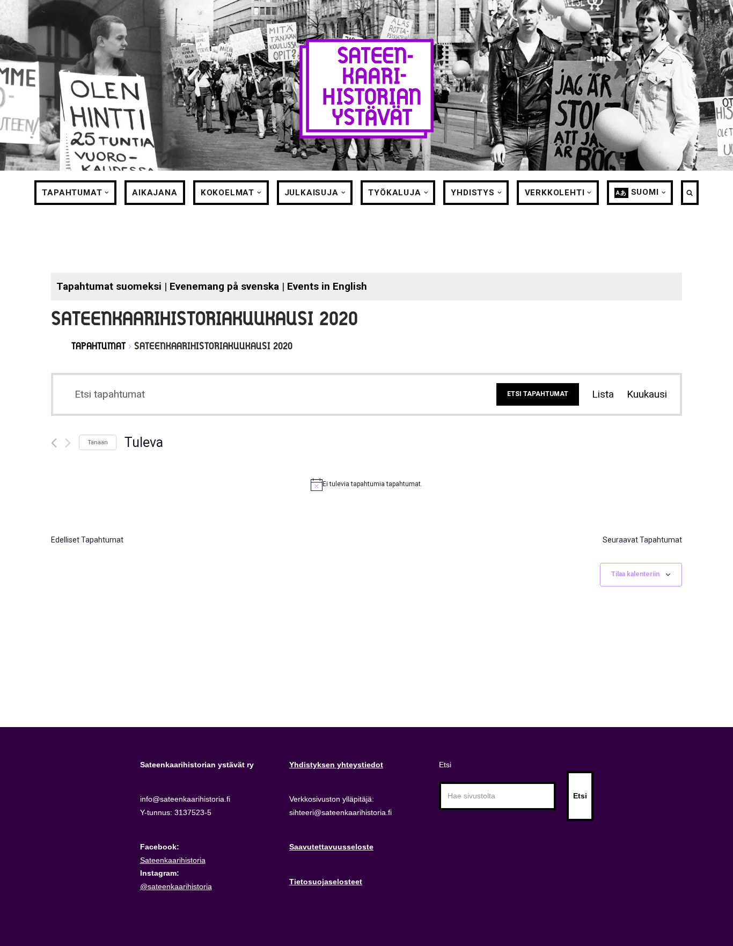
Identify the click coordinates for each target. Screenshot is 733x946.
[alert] (366, 485)
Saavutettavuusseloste (331, 846)
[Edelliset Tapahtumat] (54, 443)
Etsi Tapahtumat (537, 394)
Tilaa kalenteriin (635, 574)
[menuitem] (636, 192)
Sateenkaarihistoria (173, 860)
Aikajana (154, 192)
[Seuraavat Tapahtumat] (68, 443)
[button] (107, 192)
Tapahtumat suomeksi (109, 286)
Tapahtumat (98, 346)
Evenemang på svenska (224, 286)
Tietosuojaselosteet (325, 881)
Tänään (97, 442)
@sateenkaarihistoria (176, 886)
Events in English (327, 286)
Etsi (445, 764)
